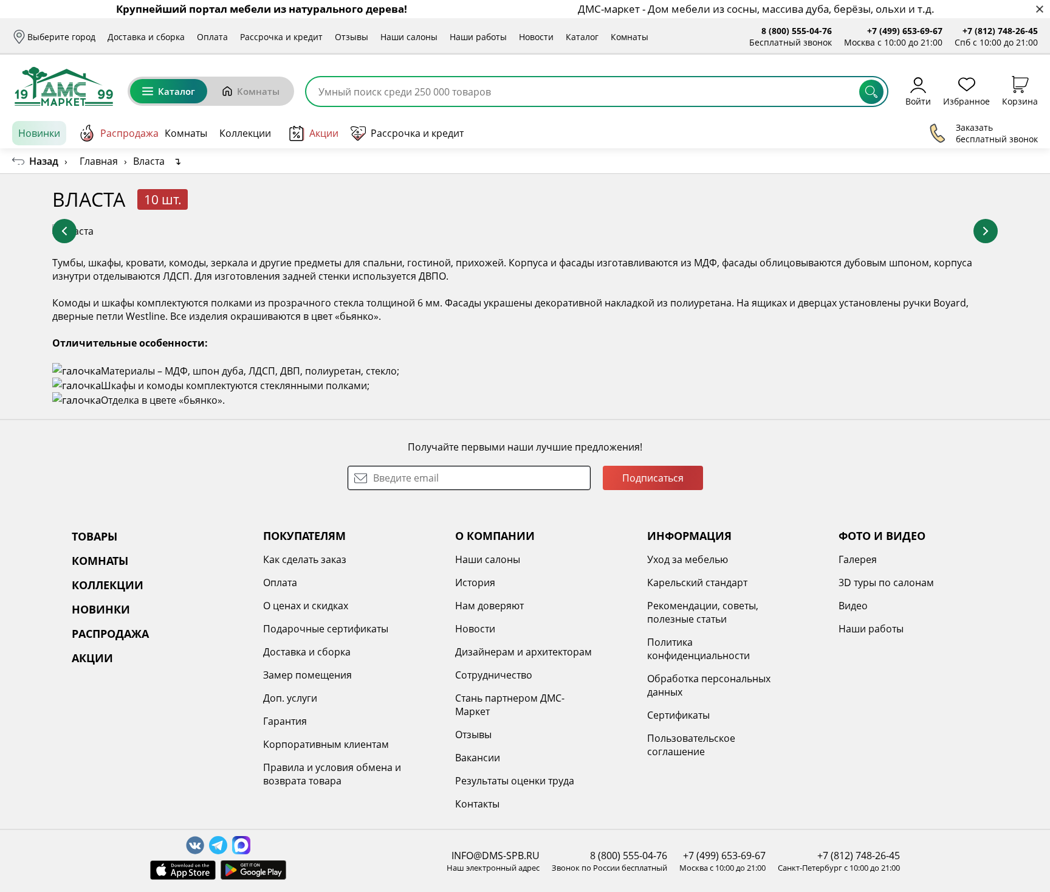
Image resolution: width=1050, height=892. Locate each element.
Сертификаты (678, 715)
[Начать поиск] (871, 92)
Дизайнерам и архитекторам (523, 652)
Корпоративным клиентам (326, 744)
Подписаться (653, 478)
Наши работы (478, 37)
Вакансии (477, 757)
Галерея (858, 559)
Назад (43, 161)
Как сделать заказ (304, 559)
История (475, 582)
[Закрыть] (1039, 9)
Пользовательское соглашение (691, 744)
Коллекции (245, 133)
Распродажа (129, 133)
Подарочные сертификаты (325, 628)
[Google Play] (253, 870)
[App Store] (183, 870)
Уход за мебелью (687, 559)
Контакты (477, 804)
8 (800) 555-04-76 (796, 30)
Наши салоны (408, 37)
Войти (918, 100)
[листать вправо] (985, 231)
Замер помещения (307, 675)
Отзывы (351, 37)
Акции (323, 133)
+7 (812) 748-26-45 (1000, 30)
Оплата (212, 37)
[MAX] (241, 845)
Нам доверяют (489, 605)
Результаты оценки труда (514, 780)
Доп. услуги (290, 698)
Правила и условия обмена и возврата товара (332, 774)
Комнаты (629, 37)
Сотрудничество (493, 675)
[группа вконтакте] (195, 845)
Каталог (582, 37)
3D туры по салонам (886, 582)
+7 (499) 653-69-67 (904, 30)
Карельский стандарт (697, 582)
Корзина (1020, 100)
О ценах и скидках (305, 605)
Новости (536, 37)
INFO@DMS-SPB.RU (495, 855)
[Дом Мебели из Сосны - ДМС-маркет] (63, 86)
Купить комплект (948, 199)
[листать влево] (64, 231)
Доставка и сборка (146, 37)
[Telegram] (218, 845)
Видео (853, 605)
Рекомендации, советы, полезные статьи (702, 612)
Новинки (39, 133)
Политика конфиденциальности (698, 648)
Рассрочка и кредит (281, 37)
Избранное (966, 100)
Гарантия (285, 721)
